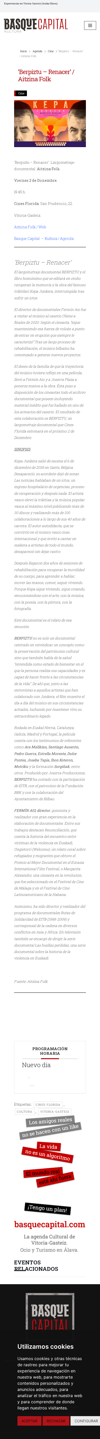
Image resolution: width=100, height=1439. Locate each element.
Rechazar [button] (56, 1421)
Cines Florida (48, 1105)
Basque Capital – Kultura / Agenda (44, 238)
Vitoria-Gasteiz (54, 1111)
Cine (51, 51)
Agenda (37, 51)
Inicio (24, 51)
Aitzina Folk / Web (30, 226)
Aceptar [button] (29, 1421)
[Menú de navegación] (90, 25)
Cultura (25, 1111)
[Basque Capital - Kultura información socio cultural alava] (36, 26)
